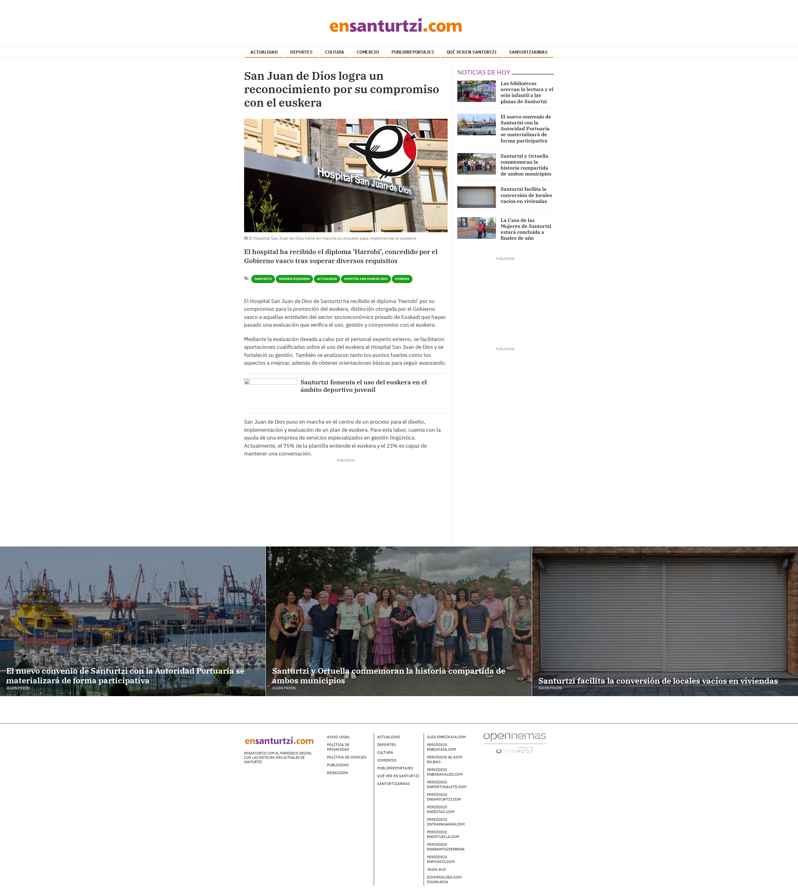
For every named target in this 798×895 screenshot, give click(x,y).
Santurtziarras (393, 783)
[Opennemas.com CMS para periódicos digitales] (514, 743)
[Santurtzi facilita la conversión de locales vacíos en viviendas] (476, 197)
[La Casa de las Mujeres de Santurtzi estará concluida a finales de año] (476, 228)
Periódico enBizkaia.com (441, 747)
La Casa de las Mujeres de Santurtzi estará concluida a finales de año (526, 229)
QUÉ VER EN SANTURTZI (472, 52)
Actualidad (327, 279)
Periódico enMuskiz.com (441, 859)
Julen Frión (18, 688)
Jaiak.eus (436, 869)
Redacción (337, 772)
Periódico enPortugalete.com (446, 784)
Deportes (386, 744)
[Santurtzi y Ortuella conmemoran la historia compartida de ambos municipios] (476, 164)
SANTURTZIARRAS (528, 52)
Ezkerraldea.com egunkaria (444, 879)
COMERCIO (368, 52)
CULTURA (334, 52)
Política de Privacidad (338, 747)
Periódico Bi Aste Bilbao (444, 759)
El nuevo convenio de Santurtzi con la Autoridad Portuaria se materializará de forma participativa (526, 128)
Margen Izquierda (294, 279)
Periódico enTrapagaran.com (446, 821)
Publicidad (338, 765)
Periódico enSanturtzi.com (444, 796)
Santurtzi (263, 279)
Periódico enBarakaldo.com (445, 772)
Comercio (387, 760)
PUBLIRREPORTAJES (413, 52)
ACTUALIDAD (264, 52)
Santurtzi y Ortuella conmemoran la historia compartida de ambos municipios (526, 165)
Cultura (385, 752)
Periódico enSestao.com (440, 809)
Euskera (402, 279)
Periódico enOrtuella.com (443, 834)
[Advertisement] (345, 477)
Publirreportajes (395, 768)
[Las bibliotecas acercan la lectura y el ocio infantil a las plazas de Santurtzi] (476, 91)
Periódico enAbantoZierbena (446, 846)
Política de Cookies (347, 757)
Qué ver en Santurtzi (398, 775)
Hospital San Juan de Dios (366, 279)
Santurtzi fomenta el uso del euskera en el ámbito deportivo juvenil (363, 385)
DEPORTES (301, 52)
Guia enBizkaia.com (446, 736)
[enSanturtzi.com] (399, 25)
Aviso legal (338, 736)
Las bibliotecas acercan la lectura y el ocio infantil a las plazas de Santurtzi (527, 92)
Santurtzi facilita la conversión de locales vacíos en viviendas (526, 195)
